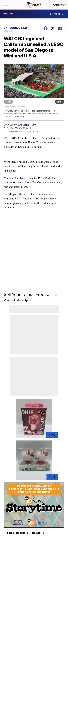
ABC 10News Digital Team (22, 124)
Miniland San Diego (15, 178)
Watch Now (58, 5)
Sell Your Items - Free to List (30, 294)
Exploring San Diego (15, 29)
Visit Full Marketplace (19, 300)
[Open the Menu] (5, 5)
